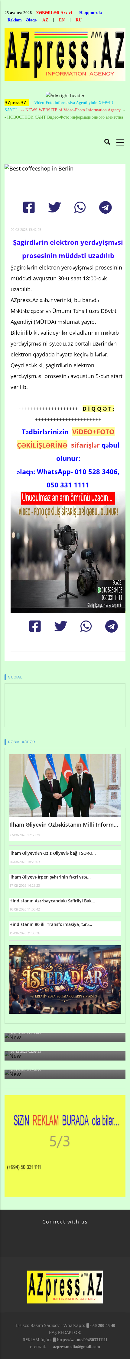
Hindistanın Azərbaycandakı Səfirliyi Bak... (52, 901)
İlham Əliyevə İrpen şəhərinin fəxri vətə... (50, 877)
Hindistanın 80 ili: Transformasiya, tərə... (50, 924)
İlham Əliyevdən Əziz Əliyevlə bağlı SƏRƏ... (52, 853)
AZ (45, 20)
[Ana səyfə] (65, 56)
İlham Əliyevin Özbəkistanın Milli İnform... (63, 824)
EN (62, 20)
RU (79, 20)
